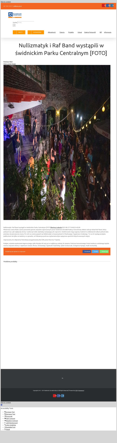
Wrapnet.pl (81, 390)
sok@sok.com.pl (17, 6)
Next (11, 61)
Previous (6, 61)
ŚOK (77, 390)
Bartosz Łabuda (56, 227)
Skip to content (6, 2)
